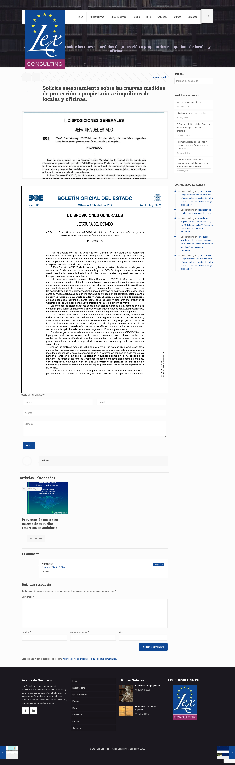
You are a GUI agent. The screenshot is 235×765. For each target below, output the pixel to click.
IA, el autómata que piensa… (190, 102)
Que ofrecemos (79, 694)
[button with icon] (25, 710)
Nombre (26, 632)
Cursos (75, 721)
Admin (45, 460)
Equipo (75, 701)
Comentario (28, 597)
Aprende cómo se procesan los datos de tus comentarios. (90, 659)
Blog (74, 708)
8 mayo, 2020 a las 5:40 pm (54, 567)
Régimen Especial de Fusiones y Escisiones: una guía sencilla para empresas (192, 145)
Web (121, 632)
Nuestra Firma (78, 688)
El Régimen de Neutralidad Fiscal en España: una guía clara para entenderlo (193, 127)
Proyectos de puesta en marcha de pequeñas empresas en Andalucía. (40, 524)
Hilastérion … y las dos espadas (191, 113)
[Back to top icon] (219, 758)
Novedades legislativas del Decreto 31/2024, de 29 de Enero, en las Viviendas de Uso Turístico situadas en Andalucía (197, 225)
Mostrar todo (161, 77)
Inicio (74, 681)
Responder (158, 564)
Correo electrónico (79, 632)
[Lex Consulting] (45, 22)
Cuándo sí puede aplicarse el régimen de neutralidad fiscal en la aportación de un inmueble (192, 162)
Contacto (76, 728)
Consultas (77, 714)
